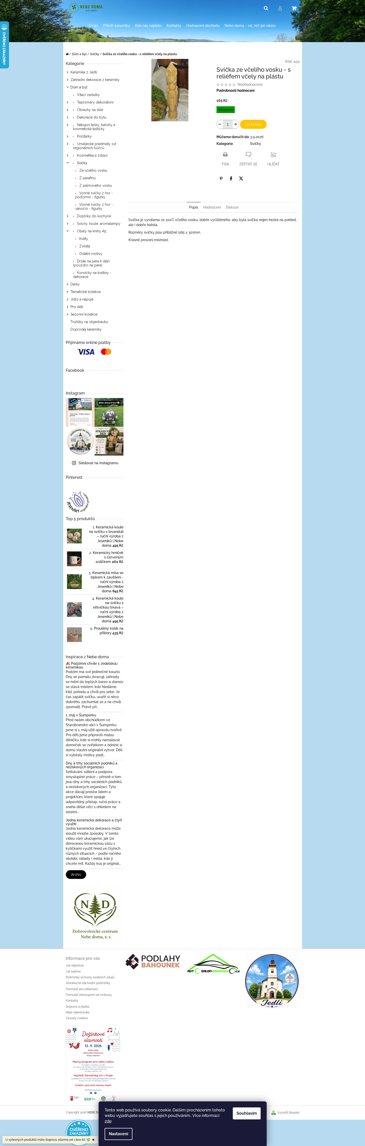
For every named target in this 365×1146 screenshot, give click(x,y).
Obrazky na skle (89, 110)
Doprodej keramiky (86, 329)
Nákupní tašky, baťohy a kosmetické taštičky (94, 127)
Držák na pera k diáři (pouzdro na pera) (91, 263)
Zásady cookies (77, 1018)
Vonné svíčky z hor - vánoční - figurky (94, 207)
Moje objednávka (78, 1012)
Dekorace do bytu (91, 117)
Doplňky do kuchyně (93, 216)
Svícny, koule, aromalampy (98, 224)
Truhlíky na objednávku (89, 322)
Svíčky (81, 163)
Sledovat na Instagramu (98, 463)
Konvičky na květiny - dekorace (92, 275)
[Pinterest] (221, 178)
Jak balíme (73, 971)
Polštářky (84, 136)
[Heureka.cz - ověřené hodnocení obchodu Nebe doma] (79, 1132)
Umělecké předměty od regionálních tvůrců (94, 146)
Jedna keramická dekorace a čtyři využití (94, 822)
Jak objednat (75, 965)
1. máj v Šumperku (81, 715)
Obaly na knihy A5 (91, 231)
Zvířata (84, 246)
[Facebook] (231, 178)
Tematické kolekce (85, 292)
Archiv (76, 875)
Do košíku (253, 124)
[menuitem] (93, 26)
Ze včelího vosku (92, 170)
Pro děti (76, 307)
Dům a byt (78, 87)
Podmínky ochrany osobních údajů (90, 977)
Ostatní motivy (90, 254)
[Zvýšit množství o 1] (236, 124)
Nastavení (118, 1133)
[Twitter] (241, 178)
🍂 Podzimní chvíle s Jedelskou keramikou (91, 665)
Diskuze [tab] (232, 207)
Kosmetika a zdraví (91, 155)
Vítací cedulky (88, 95)
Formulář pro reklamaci (82, 989)
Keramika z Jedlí (83, 72)
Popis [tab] (193, 207)
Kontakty (72, 1000)
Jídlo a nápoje (81, 299)
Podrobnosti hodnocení (235, 90)
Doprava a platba (78, 1006)
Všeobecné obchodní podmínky (88, 983)
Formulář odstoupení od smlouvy (89, 995)
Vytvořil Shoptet (288, 1112)
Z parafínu (87, 178)
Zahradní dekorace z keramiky (95, 80)
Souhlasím (247, 1113)
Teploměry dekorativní (94, 102)
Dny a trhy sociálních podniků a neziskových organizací (91, 765)
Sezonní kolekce (83, 314)
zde (108, 1121)
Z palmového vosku (95, 185)
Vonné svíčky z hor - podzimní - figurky (94, 195)
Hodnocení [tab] (212, 207)
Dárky (75, 284)
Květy (83, 239)
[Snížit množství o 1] (220, 124)
